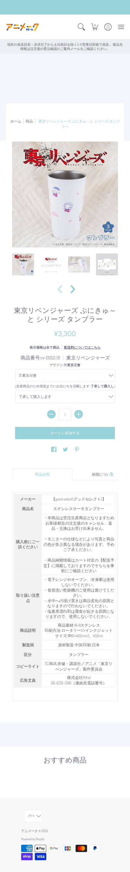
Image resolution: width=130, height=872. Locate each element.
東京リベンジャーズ (88, 358)
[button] (81, 27)
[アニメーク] (22, 27)
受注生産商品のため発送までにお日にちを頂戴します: (65, 386)
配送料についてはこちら (82, 347)
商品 (29, 121)
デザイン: (65, 365)
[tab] (42, 474)
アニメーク (29, 831)
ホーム (15, 121)
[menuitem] (81, 27)
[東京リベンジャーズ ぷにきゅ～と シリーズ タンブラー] (23, 265)
